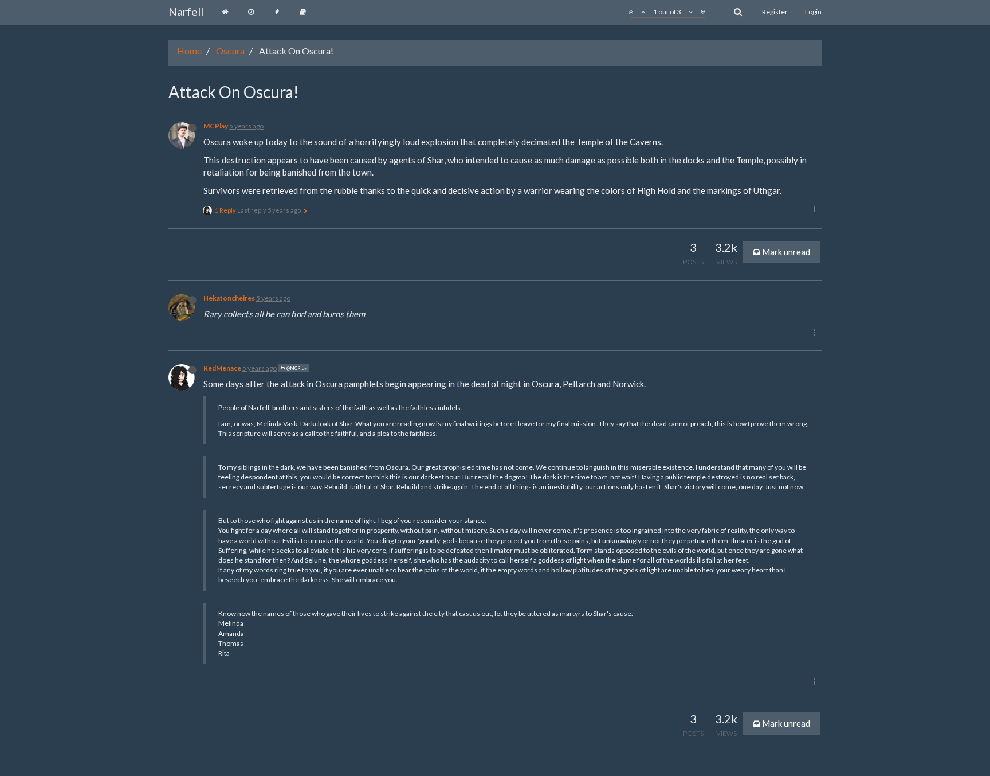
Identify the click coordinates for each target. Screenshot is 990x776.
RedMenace (222, 368)
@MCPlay (296, 368)
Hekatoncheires (229, 298)
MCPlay (215, 126)
